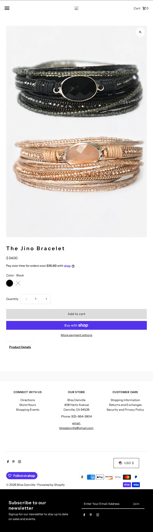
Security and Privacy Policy (125, 409)
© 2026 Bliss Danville (21, 485)
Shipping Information (125, 400)
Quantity (12, 299)
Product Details (20, 347)
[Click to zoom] (140, 32)
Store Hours (27, 405)
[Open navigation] (29, 8)
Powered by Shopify (51, 485)
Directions (28, 400)
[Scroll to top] (144, 521)
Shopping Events (27, 409)
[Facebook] (7, 462)
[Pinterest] (13, 462)
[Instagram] (19, 462)
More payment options (76, 335)
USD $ (129, 463)
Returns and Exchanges (125, 405)
